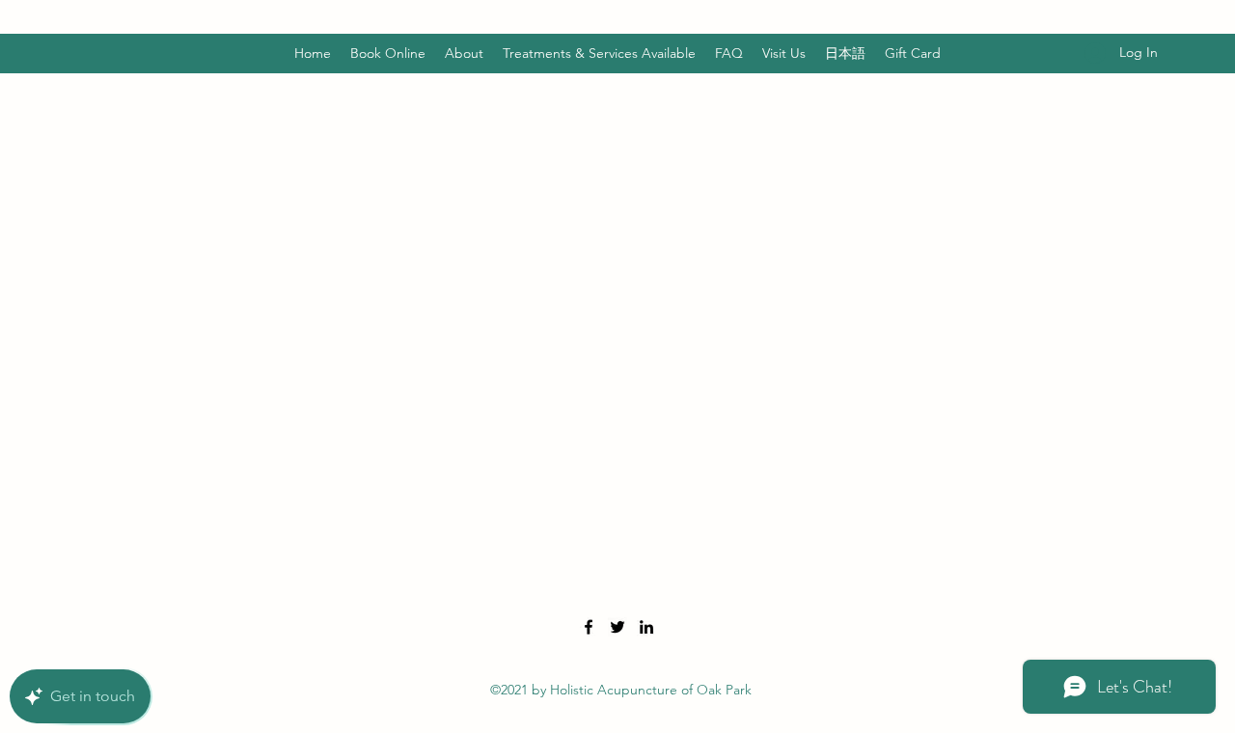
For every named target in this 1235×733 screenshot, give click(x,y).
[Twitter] (617, 627)
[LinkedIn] (646, 627)
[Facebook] (588, 627)
